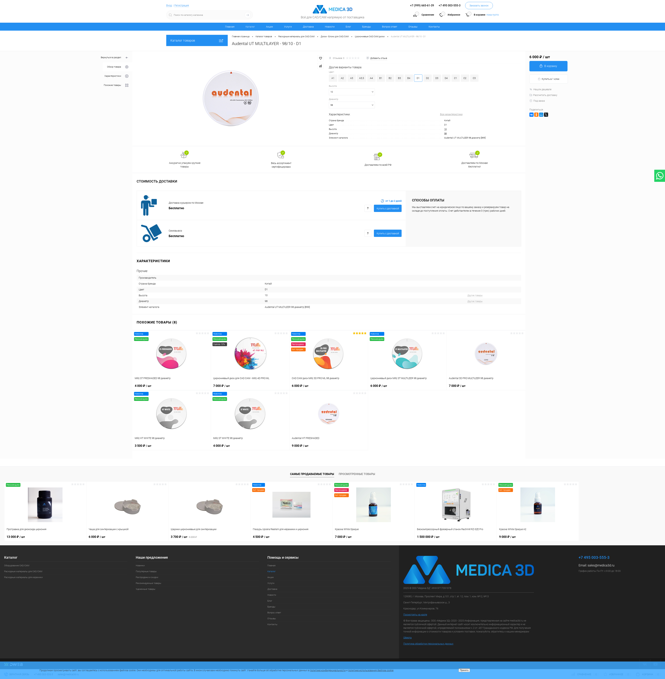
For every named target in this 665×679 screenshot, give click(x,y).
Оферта (407, 637)
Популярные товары (146, 571)
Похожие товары (112, 85)
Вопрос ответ (389, 26)
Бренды (366, 26)
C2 (464, 78)
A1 (332, 78)
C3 (474, 78)
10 (445, 129)
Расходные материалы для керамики (23, 577)
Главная (229, 26)
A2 (342, 78)
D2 (427, 78)
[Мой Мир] (541, 115)
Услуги (288, 26)
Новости (330, 26)
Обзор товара (114, 66)
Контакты (434, 26)
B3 (399, 78)
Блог (348, 26)
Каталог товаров (182, 40)
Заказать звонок (479, 5)
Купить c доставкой (388, 208)
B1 (380, 78)
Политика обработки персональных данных (428, 643)
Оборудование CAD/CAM (16, 565)
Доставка (308, 26)
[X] (546, 115)
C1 (455, 78)
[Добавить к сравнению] (320, 66)
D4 (446, 78)
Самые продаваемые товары (312, 474)
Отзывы (413, 26)
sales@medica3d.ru (601, 565)
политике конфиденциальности (328, 670)
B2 (390, 78)
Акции (269, 26)
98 (445, 133)
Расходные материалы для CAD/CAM (23, 571)
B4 (408, 78)
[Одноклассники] (536, 115)
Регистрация (181, 5)
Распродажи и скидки (147, 577)
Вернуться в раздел (111, 57)
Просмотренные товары (357, 474)
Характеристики (112, 76)
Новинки (140, 565)
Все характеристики (451, 114)
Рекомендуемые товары (148, 583)
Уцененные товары (145, 589)
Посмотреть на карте (415, 614)
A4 (371, 78)
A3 (351, 78)
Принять (464, 670)
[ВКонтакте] (531, 115)
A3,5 (361, 78)
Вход (169, 5)
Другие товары (475, 295)
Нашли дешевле (542, 89)
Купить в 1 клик (550, 79)
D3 (436, 78)
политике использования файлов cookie (370, 670)
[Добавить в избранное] (320, 58)
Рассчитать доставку (545, 95)
